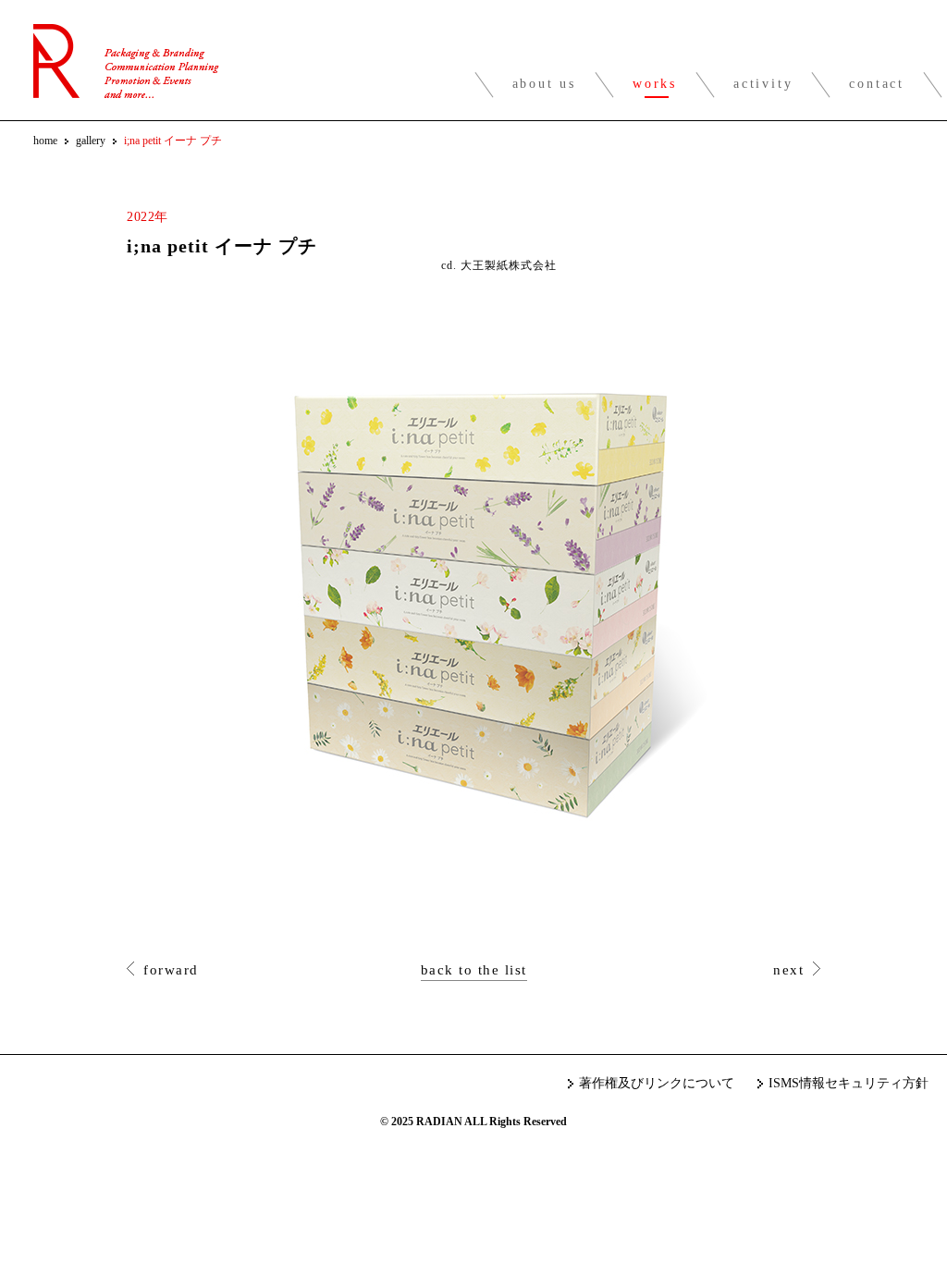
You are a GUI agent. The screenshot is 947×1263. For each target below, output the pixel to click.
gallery (90, 140)
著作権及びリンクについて (656, 1083)
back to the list (474, 970)
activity (763, 84)
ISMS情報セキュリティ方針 (849, 1083)
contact (876, 84)
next (788, 970)
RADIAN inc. (126, 61)
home (45, 140)
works (655, 84)
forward (171, 970)
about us (544, 84)
